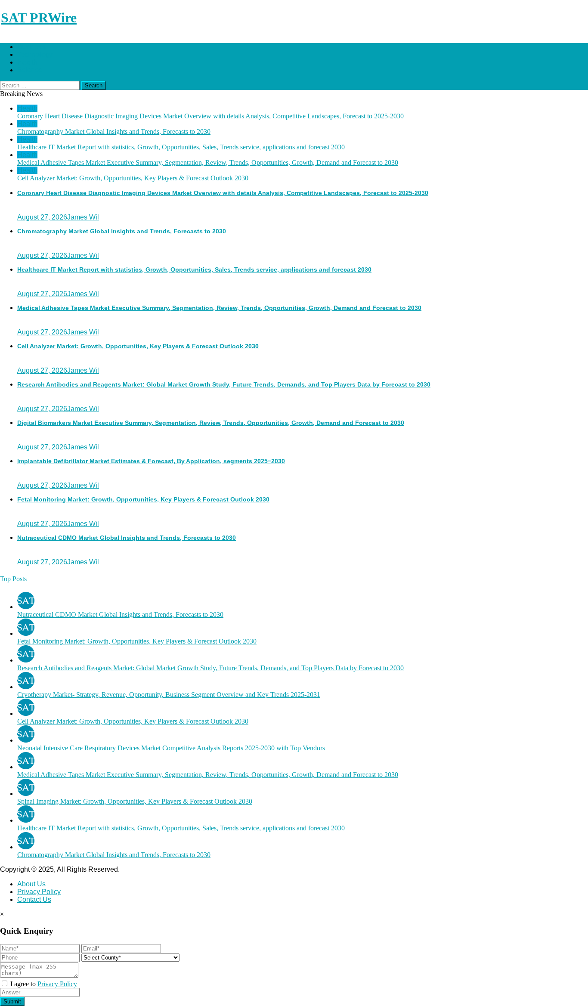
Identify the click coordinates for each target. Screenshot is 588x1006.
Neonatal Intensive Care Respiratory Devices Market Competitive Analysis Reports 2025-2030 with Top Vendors (171, 748)
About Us (31, 884)
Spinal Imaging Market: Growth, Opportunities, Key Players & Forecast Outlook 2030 (134, 801)
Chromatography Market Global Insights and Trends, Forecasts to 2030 (113, 131)
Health (27, 62)
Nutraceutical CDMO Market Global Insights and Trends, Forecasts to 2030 (126, 537)
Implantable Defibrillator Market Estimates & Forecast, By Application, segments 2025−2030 (151, 461)
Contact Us (34, 899)
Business (31, 46)
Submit (12, 1001)
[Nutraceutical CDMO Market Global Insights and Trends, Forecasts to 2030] (25, 606)
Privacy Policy (39, 891)
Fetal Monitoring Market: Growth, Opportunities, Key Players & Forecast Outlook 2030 (143, 499)
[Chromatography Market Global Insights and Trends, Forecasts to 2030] (25, 847)
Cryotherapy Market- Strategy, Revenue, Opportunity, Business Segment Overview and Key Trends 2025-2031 (168, 694)
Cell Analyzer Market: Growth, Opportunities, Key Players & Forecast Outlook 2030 (132, 178)
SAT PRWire (39, 17)
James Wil (83, 217)
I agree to (43, 983)
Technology (35, 54)
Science (29, 70)
